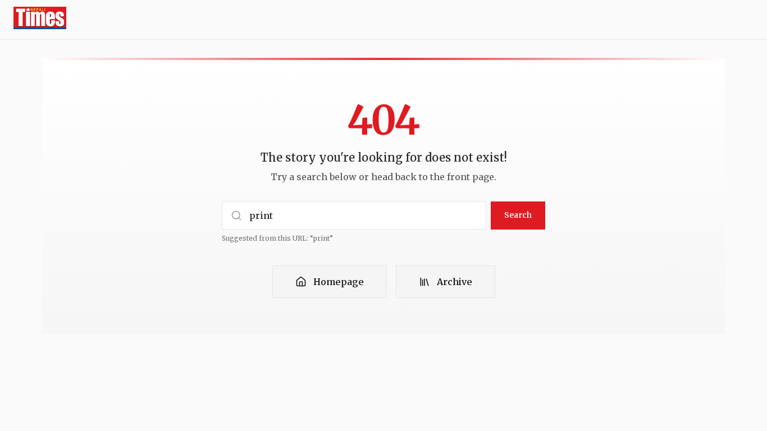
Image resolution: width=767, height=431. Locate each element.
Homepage (338, 281)
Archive (454, 281)
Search (518, 215)
